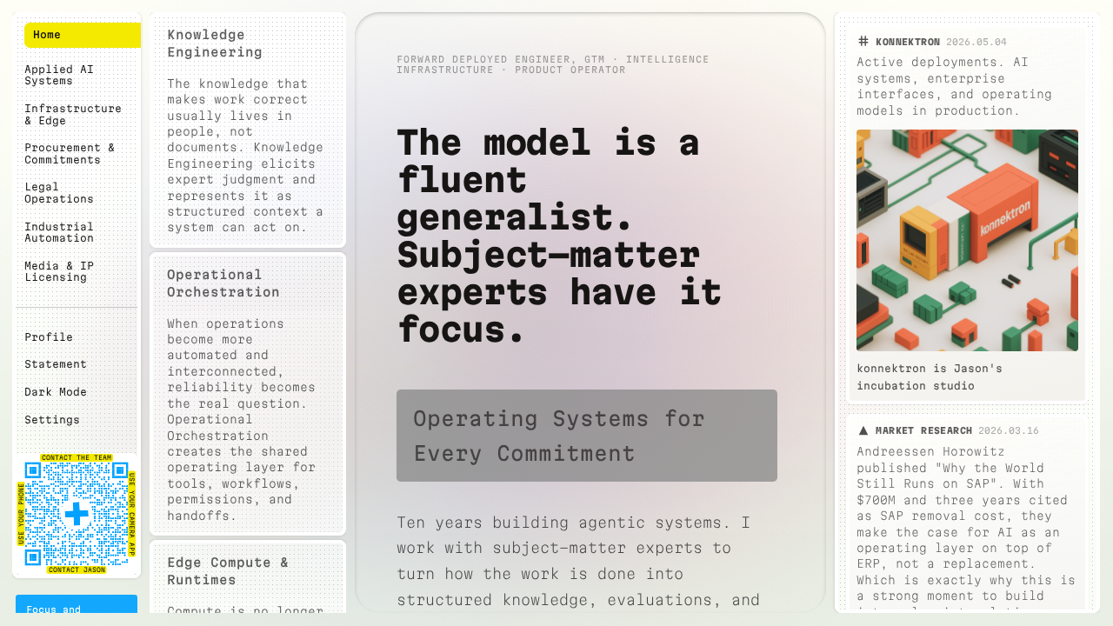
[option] (248, 130)
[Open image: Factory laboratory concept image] (967, 240)
